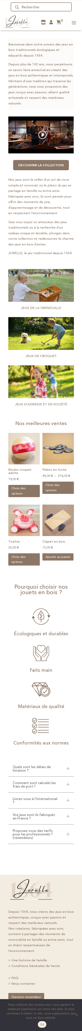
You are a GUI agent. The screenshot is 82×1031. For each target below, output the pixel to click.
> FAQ (13, 978)
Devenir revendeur (26, 997)
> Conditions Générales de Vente (34, 966)
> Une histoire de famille (27, 960)
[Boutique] (43, 22)
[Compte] (51, 22)
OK (42, 1024)
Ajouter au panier (57, 557)
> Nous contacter (21, 983)
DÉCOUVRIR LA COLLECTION (41, 165)
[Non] (76, 1015)
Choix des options (18, 490)
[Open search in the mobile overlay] (41, 7)
